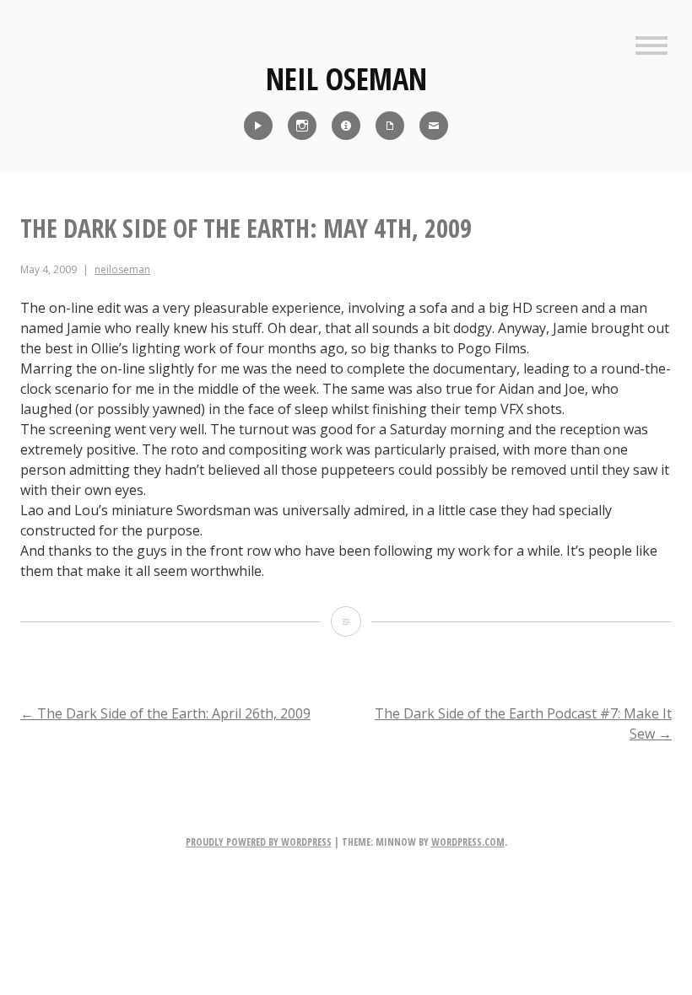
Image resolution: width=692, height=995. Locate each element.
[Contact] (434, 126)
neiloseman (122, 269)
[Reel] (258, 126)
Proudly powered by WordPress (259, 842)
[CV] (390, 126)
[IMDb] (346, 126)
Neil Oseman (346, 79)
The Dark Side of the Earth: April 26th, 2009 (165, 713)
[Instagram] (302, 126)
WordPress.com (468, 842)
